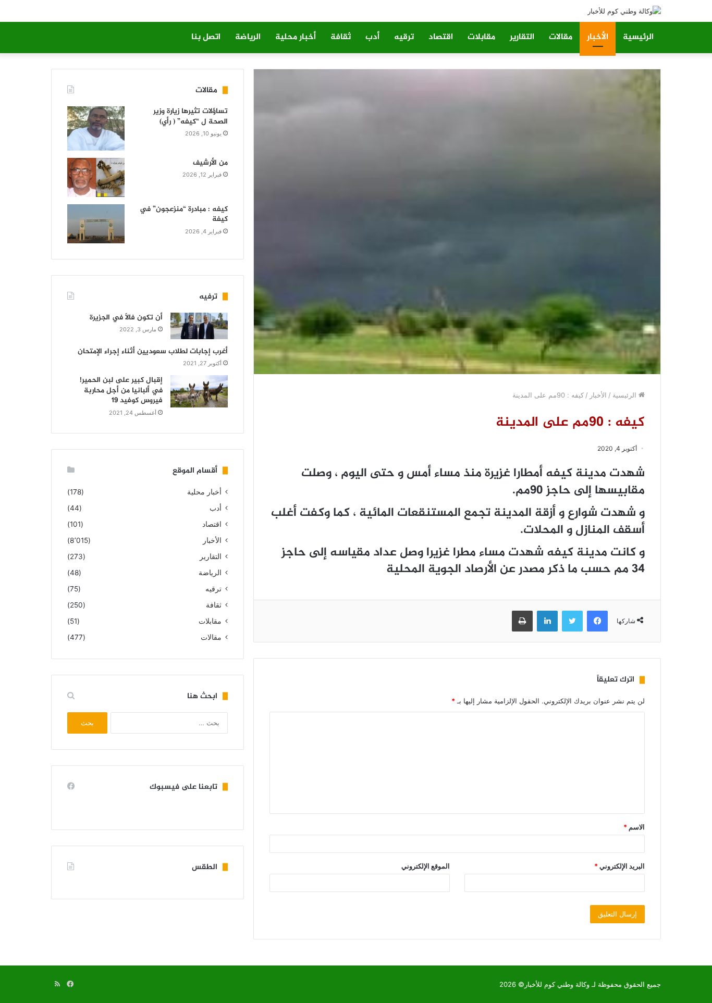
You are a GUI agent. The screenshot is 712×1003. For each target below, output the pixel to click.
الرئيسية (638, 37)
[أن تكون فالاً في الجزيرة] (199, 326)
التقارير (522, 37)
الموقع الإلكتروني (425, 866)
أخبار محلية (295, 37)
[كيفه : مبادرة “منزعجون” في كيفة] (96, 223)
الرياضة (248, 37)
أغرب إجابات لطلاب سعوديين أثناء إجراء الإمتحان (153, 351)
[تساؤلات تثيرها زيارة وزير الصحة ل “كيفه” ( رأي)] (96, 128)
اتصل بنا (205, 37)
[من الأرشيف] (96, 177)
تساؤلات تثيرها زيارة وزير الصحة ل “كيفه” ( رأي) (190, 116)
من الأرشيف (210, 163)
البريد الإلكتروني (619, 866)
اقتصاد (440, 37)
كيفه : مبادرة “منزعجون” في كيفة (184, 214)
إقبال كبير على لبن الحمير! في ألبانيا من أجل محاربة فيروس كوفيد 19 (121, 390)
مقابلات (481, 37)
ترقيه (404, 37)
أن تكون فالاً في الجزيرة (126, 318)
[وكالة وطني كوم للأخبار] (624, 11)
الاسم (634, 827)
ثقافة (340, 37)
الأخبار (597, 37)
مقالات (560, 37)
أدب (372, 37)
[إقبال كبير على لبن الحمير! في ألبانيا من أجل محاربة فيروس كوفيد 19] (199, 391)
